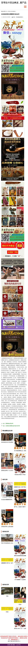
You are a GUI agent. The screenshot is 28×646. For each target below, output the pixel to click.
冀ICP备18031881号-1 (14, 641)
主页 (6, 11)
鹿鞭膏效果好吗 (9, 423)
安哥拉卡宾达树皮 (11, 11)
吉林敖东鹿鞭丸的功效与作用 (13, 425)
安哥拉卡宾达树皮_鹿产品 (13, 2)
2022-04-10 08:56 (6, 17)
